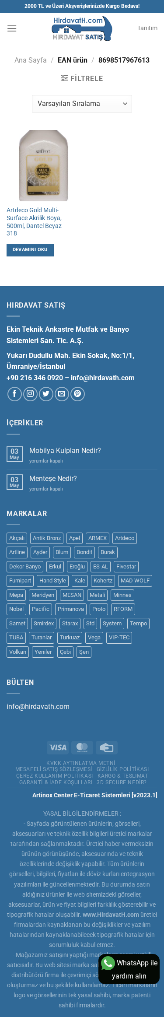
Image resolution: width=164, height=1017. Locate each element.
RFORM (123, 609)
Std (90, 623)
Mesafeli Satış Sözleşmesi (53, 769)
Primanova (71, 609)
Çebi (65, 652)
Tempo (138, 623)
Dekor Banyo (25, 566)
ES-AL (100, 566)
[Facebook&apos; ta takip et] (14, 394)
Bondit (84, 552)
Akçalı (16, 538)
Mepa (16, 595)
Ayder (40, 552)
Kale (79, 580)
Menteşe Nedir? (53, 478)
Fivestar (126, 566)
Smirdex (44, 623)
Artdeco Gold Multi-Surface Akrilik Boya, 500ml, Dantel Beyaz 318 (34, 222)
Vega (94, 637)
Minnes (122, 595)
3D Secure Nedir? (122, 782)
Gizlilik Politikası (123, 769)
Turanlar (41, 637)
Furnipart (20, 580)
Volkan (17, 652)
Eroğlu (77, 566)
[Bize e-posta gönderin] (62, 394)
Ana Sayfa (30, 60)
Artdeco (124, 538)
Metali (97, 595)
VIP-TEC (119, 637)
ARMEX (97, 538)
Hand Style (52, 580)
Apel (74, 538)
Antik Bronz (47, 538)
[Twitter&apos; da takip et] (46, 394)
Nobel (16, 609)
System (112, 623)
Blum (62, 552)
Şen (84, 652)
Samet (17, 623)
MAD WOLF (135, 580)
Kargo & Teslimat (123, 776)
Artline (17, 552)
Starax (70, 623)
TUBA (16, 637)
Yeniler (43, 652)
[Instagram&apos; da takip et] (30, 394)
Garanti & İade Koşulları (56, 782)
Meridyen (42, 595)
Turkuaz (70, 637)
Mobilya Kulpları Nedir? (65, 450)
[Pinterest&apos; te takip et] (77, 394)
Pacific (40, 609)
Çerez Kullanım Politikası (54, 776)
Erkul (55, 566)
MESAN (72, 595)
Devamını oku (30, 249)
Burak (108, 552)
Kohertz (103, 580)
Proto (98, 609)
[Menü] (12, 28)
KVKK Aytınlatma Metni (80, 763)
